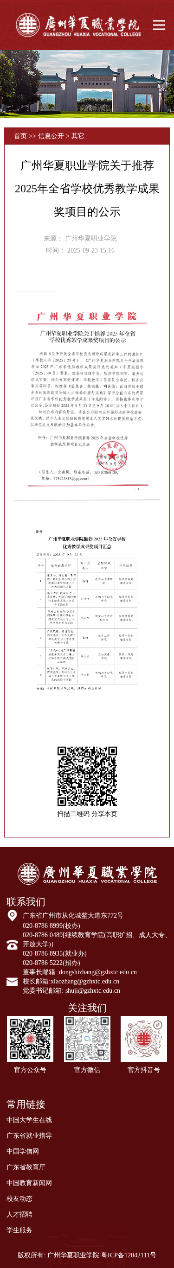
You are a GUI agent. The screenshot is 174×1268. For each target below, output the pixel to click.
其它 (77, 136)
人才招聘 (19, 1214)
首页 (20, 136)
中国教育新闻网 (29, 1182)
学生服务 (19, 1230)
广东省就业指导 (29, 1135)
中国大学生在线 (29, 1119)
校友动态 (19, 1198)
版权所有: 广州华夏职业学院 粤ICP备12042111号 (87, 1255)
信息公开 (52, 136)
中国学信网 (22, 1151)
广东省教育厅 (25, 1167)
